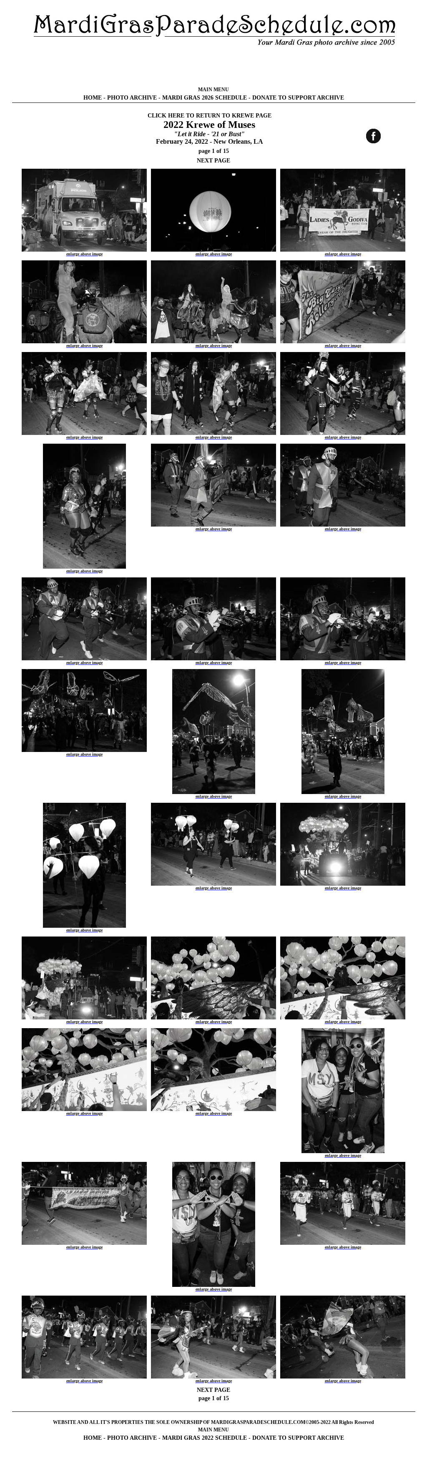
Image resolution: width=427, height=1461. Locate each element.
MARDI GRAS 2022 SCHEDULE (204, 1438)
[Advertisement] (213, 66)
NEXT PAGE (213, 160)
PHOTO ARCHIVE (132, 98)
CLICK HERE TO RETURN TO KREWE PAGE (209, 115)
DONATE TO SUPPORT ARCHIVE (298, 98)
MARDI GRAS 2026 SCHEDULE (204, 98)
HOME (92, 98)
